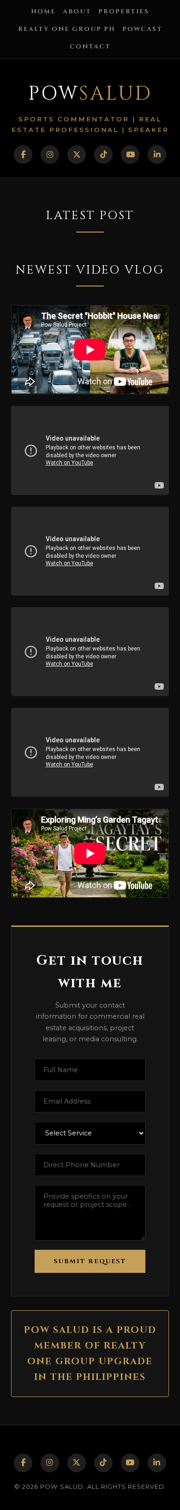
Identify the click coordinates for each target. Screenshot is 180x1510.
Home (43, 11)
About (77, 11)
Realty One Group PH (66, 29)
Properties (123, 11)
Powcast (142, 29)
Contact (90, 46)
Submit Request (90, 1261)
